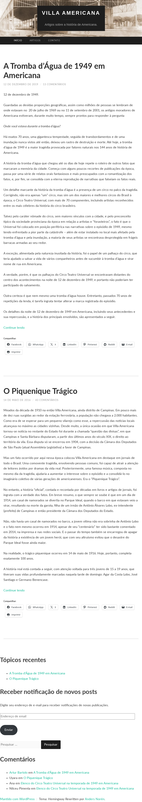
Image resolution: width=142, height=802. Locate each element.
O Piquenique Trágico (40, 391)
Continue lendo (14, 327)
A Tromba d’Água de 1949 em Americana (37, 673)
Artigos (35, 40)
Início (18, 40)
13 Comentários (54, 84)
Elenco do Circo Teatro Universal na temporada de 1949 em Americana (69, 783)
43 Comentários (47, 400)
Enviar (9, 730)
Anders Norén (94, 799)
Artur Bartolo (18, 772)
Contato (54, 40)
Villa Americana (71, 13)
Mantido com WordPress (17, 799)
